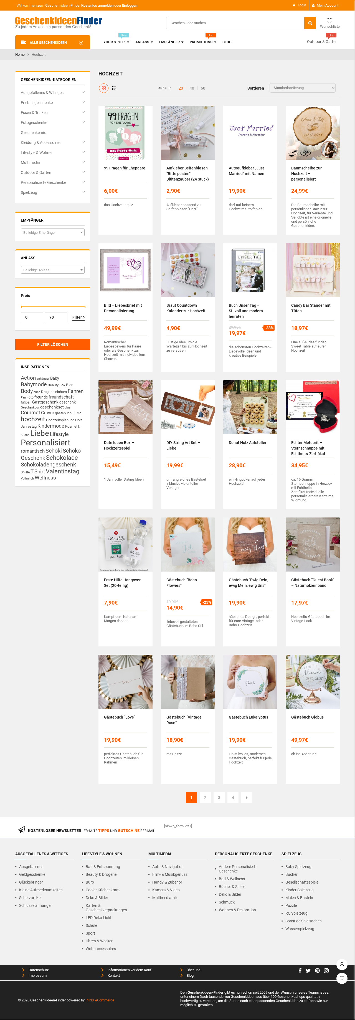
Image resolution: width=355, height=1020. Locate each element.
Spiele (25, 472)
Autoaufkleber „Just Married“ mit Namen (246, 171)
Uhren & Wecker (99, 941)
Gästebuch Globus (307, 717)
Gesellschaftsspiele (301, 882)
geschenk (67, 402)
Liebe (39, 433)
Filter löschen (52, 344)
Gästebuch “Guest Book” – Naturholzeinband (312, 583)
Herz (76, 412)
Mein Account (327, 5)
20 (181, 88)
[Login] (342, 963)
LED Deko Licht (98, 917)
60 (203, 88)
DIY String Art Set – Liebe (183, 445)
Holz (78, 420)
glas (67, 407)
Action (28, 378)
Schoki (53, 450)
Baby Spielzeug (298, 866)
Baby (54, 378)
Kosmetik (72, 426)
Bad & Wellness (232, 879)
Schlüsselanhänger (35, 905)
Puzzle (291, 905)
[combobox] (53, 232)
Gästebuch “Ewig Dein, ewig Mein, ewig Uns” (248, 583)
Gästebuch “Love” (119, 717)
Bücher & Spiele (232, 886)
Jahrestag (29, 426)
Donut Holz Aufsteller (248, 442)
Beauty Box (56, 385)
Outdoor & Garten (322, 41)
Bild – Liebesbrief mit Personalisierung (123, 308)
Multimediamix (165, 897)
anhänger (43, 378)
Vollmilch (27, 478)
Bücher (291, 874)
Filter (77, 317)
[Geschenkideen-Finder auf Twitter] (308, 971)
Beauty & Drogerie (101, 874)
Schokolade (62, 457)
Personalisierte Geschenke (43, 182)
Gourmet (30, 412)
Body (27, 391)
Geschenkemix (33, 132)
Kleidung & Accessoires (40, 142)
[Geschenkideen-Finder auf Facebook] (299, 971)
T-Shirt (38, 472)
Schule (91, 925)
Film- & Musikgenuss (169, 874)
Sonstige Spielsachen (303, 921)
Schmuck (227, 902)
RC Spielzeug (296, 913)
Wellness (45, 478)
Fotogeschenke (34, 122)
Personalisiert (45, 442)
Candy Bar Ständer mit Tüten (311, 308)
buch (37, 392)
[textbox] (52, 233)
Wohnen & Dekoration (237, 910)
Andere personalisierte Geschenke (238, 868)
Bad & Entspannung (103, 866)
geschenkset (52, 407)
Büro (90, 882)
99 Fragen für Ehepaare (124, 168)
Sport (90, 933)
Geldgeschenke (32, 874)
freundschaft (61, 397)
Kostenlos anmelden (97, 5)
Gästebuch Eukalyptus (248, 717)
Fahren (75, 391)
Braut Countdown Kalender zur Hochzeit (186, 308)
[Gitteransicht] (103, 88)
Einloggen (129, 5)
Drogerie (47, 392)
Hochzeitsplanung (60, 420)
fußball (26, 402)
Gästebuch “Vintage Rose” (184, 720)
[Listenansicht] (114, 88)
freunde (41, 397)
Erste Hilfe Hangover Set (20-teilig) (122, 583)
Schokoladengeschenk (48, 464)
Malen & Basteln (299, 897)
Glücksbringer (31, 882)
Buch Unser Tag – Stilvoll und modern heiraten (246, 311)
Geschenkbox (30, 407)
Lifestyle (59, 434)
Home (20, 54)
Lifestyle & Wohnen (37, 152)
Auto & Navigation (168, 866)
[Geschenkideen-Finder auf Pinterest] (317, 971)
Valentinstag (62, 471)
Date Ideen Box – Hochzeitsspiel (119, 445)
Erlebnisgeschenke (37, 102)
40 (192, 88)
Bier (69, 385)
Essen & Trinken (34, 112)
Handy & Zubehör (167, 882)
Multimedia (30, 162)
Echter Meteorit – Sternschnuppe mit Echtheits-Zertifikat (308, 448)
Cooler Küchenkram (103, 890)
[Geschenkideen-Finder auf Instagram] (326, 971)
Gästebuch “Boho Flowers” (181, 583)
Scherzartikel (30, 897)
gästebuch (63, 413)
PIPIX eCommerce (99, 1000)
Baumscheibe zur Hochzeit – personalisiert (306, 173)
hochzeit (33, 419)
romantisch (33, 451)
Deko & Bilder (97, 897)
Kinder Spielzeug (299, 890)
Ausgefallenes (31, 866)
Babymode (34, 384)
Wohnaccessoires (101, 949)
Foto (30, 397)
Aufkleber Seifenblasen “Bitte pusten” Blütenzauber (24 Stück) (187, 173)
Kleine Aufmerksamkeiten (41, 890)
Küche (25, 435)
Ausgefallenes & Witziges (42, 92)
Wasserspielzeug (299, 929)
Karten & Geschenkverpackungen (106, 907)
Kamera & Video (166, 890)
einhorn (61, 392)
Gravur (47, 412)
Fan (23, 397)
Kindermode (50, 426)
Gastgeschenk (45, 402)
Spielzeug (29, 192)
